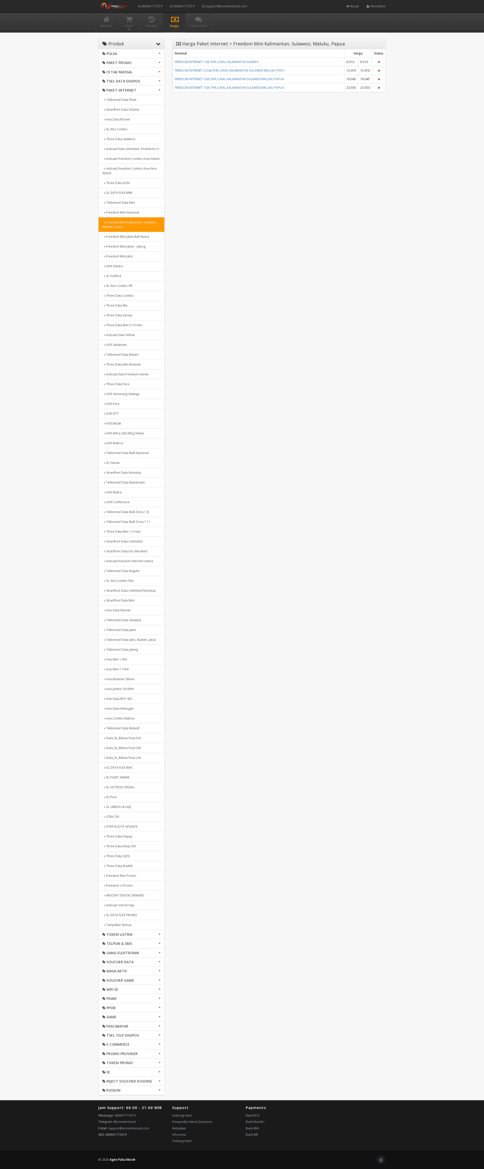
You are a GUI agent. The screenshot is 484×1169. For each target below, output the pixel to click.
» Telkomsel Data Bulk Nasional (125, 453)
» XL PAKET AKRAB (115, 777)
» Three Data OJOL (116, 856)
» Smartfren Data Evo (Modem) (124, 551)
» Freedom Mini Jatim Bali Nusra (125, 236)
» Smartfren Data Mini (118, 600)
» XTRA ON (110, 817)
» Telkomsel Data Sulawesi (121, 620)
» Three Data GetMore (118, 139)
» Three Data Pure (115, 384)
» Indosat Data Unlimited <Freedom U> (131, 149)
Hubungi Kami (182, 1115)
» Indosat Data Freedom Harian (125, 374)
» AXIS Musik (111, 423)
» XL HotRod (111, 276)
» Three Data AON (116, 183)
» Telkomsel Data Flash (119, 100)
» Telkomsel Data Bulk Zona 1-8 (125, 512)
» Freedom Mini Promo (119, 876)
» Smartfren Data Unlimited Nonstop (129, 590)
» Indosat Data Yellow (118, 335)
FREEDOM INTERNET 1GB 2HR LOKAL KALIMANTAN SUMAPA (217, 62)
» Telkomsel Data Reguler (121, 571)
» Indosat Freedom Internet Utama (127, 561)
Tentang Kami (182, 1141)
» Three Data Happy (117, 836)
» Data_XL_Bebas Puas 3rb (121, 748)
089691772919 (152, 6)
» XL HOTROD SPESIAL (118, 787)
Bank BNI (252, 1128)
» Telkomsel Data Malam (120, 354)
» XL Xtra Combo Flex (118, 581)
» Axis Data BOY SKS (117, 699)
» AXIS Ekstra (112, 492)
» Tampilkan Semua (116, 925)
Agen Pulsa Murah (122, 1159)
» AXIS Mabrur (113, 443)
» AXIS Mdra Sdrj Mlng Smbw (123, 433)
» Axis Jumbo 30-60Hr (118, 689)
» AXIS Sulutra (112, 266)
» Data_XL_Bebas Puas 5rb (121, 738)
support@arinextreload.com (226, 6)
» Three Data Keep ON (119, 846)
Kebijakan (179, 1128)
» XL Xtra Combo (115, 129)
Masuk (354, 6)
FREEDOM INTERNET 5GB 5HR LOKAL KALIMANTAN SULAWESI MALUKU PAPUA (229, 79)
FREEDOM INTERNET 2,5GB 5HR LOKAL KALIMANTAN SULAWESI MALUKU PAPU (230, 70)
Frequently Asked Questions (192, 1122)
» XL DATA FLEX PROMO (119, 915)
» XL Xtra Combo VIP (117, 286)
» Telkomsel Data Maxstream (123, 482)
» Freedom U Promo (117, 885)
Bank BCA (253, 1115)
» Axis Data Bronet (116, 119)
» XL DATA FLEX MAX (117, 767)
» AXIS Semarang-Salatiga (120, 394)
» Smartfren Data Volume (120, 109)
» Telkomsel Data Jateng (120, 649)
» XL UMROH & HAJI (116, 807)
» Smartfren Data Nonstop (121, 472)
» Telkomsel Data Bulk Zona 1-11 (126, 522)
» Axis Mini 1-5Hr (114, 659)
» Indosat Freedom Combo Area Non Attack (129, 170)
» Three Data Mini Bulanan (121, 364)
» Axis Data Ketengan (118, 708)
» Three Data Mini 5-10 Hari (122, 325)
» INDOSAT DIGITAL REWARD (123, 895)
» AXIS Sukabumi (114, 345)
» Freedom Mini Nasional (120, 212)
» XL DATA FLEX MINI (117, 193)
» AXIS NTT (110, 413)
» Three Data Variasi (117, 315)
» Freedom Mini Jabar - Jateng (123, 246)
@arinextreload (124, 1122)
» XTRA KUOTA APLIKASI (119, 826)
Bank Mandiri (255, 1122)
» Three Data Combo (118, 295)
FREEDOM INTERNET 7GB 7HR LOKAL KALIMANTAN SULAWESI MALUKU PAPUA (229, 87)
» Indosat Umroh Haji (118, 905)
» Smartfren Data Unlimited (122, 541)
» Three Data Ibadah (117, 866)
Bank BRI (252, 1134)
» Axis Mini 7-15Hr (115, 669)
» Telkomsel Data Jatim (119, 630)
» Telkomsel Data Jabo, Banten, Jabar (129, 640)
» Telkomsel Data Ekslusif (120, 728)
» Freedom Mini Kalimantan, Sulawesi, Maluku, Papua (129, 224)
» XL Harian (111, 463)
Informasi (179, 1134)
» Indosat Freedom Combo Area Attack (131, 159)
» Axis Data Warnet (116, 610)
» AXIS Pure (110, 404)
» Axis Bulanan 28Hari (118, 679)
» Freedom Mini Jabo (117, 256)
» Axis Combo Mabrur (118, 718)
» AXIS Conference (116, 502)
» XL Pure (109, 797)
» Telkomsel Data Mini (118, 202)
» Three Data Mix (115, 305)
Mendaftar (378, 6)
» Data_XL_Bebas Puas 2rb (121, 758)
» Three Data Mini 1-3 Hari (121, 531)
